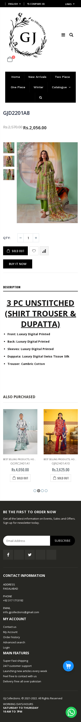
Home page (37, 459)
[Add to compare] (44, 250)
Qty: (6, 238)
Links (68, 4)
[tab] (40, 287)
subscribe (62, 541)
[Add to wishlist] (33, 250)
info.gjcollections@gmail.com (21, 612)
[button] (35, 490)
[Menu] (63, 35)
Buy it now (17, 264)
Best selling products (16, 459)
